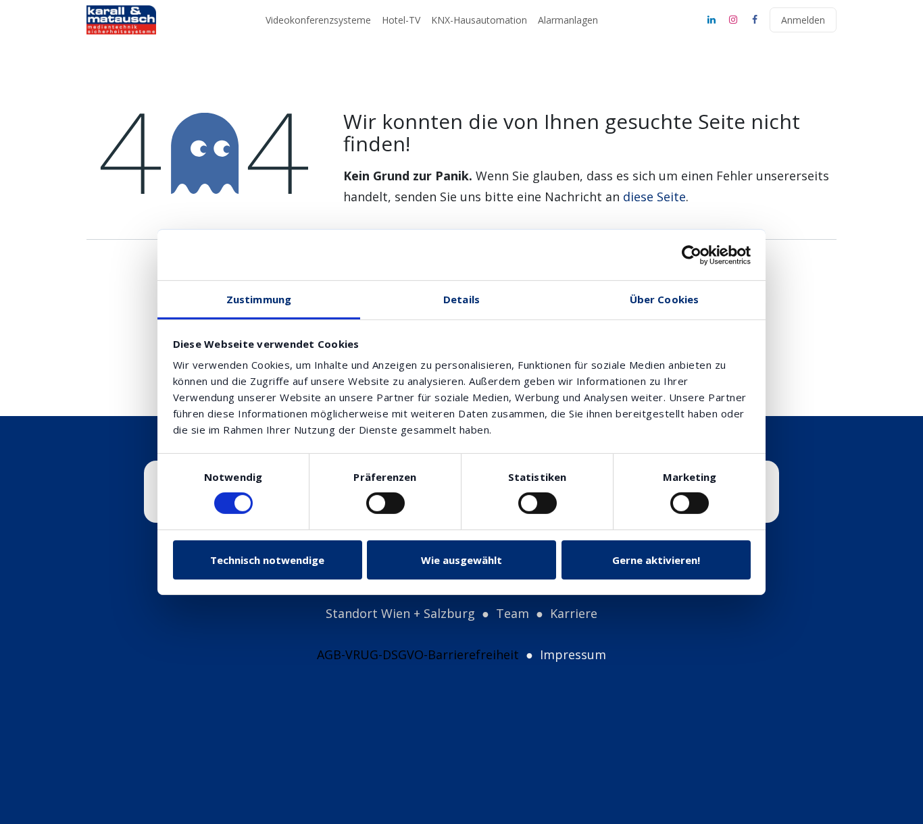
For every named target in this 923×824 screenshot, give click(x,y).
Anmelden (803, 20)
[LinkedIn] (711, 19)
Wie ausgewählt (461, 560)
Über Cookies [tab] (664, 299)
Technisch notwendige (267, 560)
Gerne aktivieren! (656, 560)
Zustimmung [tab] (258, 299)
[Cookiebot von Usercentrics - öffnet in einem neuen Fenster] (691, 254)
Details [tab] (461, 299)
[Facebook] (754, 19)
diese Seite (654, 196)
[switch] (385, 503)
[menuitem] (318, 20)
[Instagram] (733, 19)
